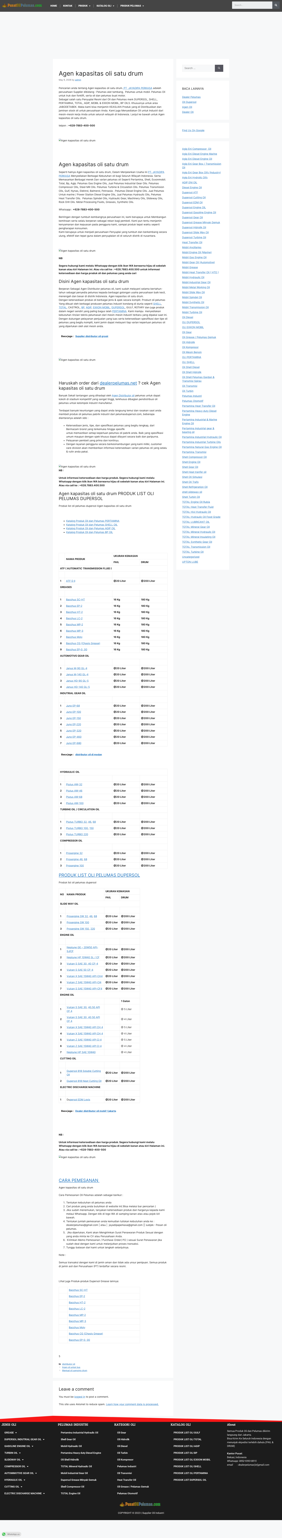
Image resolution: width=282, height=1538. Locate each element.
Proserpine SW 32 (77, 916)
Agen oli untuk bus (71, 1367)
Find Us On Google (193, 130)
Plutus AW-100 (75, 803)
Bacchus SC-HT (75, 599)
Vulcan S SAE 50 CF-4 (80, 969)
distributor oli (68, 1364)
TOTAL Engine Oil (70, 1493)
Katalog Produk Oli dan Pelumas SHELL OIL (92, 524)
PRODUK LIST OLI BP (185, 1452)
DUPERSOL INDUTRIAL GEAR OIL (22, 1439)
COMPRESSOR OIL (14, 1466)
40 (89, 1007)
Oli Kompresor (125, 1459)
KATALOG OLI (104, 5)
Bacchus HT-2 (74, 612)
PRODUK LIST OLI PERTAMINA (191, 1473)
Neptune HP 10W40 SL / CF (83, 957)
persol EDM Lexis (80, 1099)
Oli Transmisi (124, 1473)
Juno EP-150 (73, 718)
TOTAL (63, 307)
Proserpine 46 (74, 859)
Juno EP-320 (73, 730)
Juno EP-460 (74, 736)
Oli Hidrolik (123, 1439)
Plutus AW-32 (74, 784)
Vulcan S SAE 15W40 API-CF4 (84, 988)
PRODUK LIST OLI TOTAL (188, 1439)
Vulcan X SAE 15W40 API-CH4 (85, 976)
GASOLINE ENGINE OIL (17, 1446)
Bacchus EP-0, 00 (76, 649)
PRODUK (83, 5)
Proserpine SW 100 (78, 922)
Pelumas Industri (126, 1466)
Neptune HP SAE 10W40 (81, 1052)
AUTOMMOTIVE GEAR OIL (19, 1473)
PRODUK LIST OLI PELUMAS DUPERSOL (99, 875)
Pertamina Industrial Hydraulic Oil (79, 1432)
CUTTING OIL (11, 1486)
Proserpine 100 (75, 865)
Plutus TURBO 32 (76, 821)
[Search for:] (198, 68)
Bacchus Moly (74, 637)
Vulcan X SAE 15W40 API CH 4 (85, 1027)
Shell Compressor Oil (72, 1486)
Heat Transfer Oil (126, 1479)
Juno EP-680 (73, 743)
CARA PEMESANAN (79, 1180)
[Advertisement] (141, 33)
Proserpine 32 (74, 853)
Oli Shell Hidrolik (70, 1459)
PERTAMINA (119, 311)
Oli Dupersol (189, 102)
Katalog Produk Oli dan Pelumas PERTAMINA (92, 520)
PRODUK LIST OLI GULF (187, 1432)
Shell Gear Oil (68, 1439)
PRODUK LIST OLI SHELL (187, 1466)
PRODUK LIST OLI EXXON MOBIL (192, 1459)
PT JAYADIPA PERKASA (137, 88)
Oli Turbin (122, 1452)
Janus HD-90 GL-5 (77, 680)
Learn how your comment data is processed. (132, 1404)
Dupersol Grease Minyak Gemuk (78, 1479)
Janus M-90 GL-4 (76, 668)
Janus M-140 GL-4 (77, 674)
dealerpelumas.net (118, 383)
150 (91, 828)
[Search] (276, 5)
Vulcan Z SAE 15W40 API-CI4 (84, 982)
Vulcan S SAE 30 (77, 1007)
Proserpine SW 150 (78, 928)
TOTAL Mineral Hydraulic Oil (76, 1466)
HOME (53, 5)
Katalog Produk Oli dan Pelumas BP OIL (89, 532)
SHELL (157, 303)
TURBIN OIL (11, 1452)
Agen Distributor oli (123, 395)
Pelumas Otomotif (127, 1493)
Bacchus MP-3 (74, 630)
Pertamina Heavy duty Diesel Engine (81, 1452)
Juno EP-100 (73, 711)
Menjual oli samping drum (74, 1370)
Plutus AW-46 (74, 790)
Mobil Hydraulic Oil (71, 1446)
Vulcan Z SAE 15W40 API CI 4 (84, 1039)
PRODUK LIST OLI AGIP (187, 1446)
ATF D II (70, 580)
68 (94, 821)
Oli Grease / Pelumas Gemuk (133, 1486)
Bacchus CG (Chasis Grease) (83, 643)
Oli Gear (121, 1432)
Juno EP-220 (73, 724)
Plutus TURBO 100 (77, 828)
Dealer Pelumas (191, 97)
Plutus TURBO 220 (77, 834)
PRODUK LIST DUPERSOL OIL (190, 1479)
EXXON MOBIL (101, 307)
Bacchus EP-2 (74, 605)
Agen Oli (187, 107)
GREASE (9, 1432)
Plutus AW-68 (74, 796)
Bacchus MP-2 (74, 624)
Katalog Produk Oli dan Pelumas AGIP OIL (90, 528)
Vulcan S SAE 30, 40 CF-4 (82, 963)
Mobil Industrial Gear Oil (74, 1473)
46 (89, 821)
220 (92, 928)
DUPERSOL (118, 307)
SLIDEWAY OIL (12, 1459)
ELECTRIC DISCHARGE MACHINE (23, 1493)
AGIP (89, 307)
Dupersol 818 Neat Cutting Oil (84, 1081)
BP (82, 307)
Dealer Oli (188, 112)
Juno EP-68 (73, 705)
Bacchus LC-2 (74, 618)
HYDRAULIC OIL (13, 1479)
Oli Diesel (122, 1446)
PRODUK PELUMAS (130, 5)
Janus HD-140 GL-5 (78, 686)
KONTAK (67, 5)
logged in (79, 1396)
